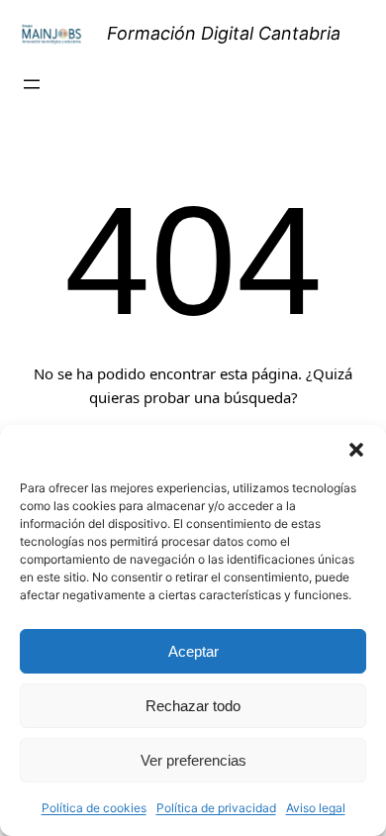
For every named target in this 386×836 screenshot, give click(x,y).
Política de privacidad (216, 807)
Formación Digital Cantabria (223, 33)
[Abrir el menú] (32, 84)
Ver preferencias (193, 760)
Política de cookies (94, 807)
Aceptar (193, 651)
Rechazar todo (193, 705)
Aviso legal (315, 807)
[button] (356, 450)
